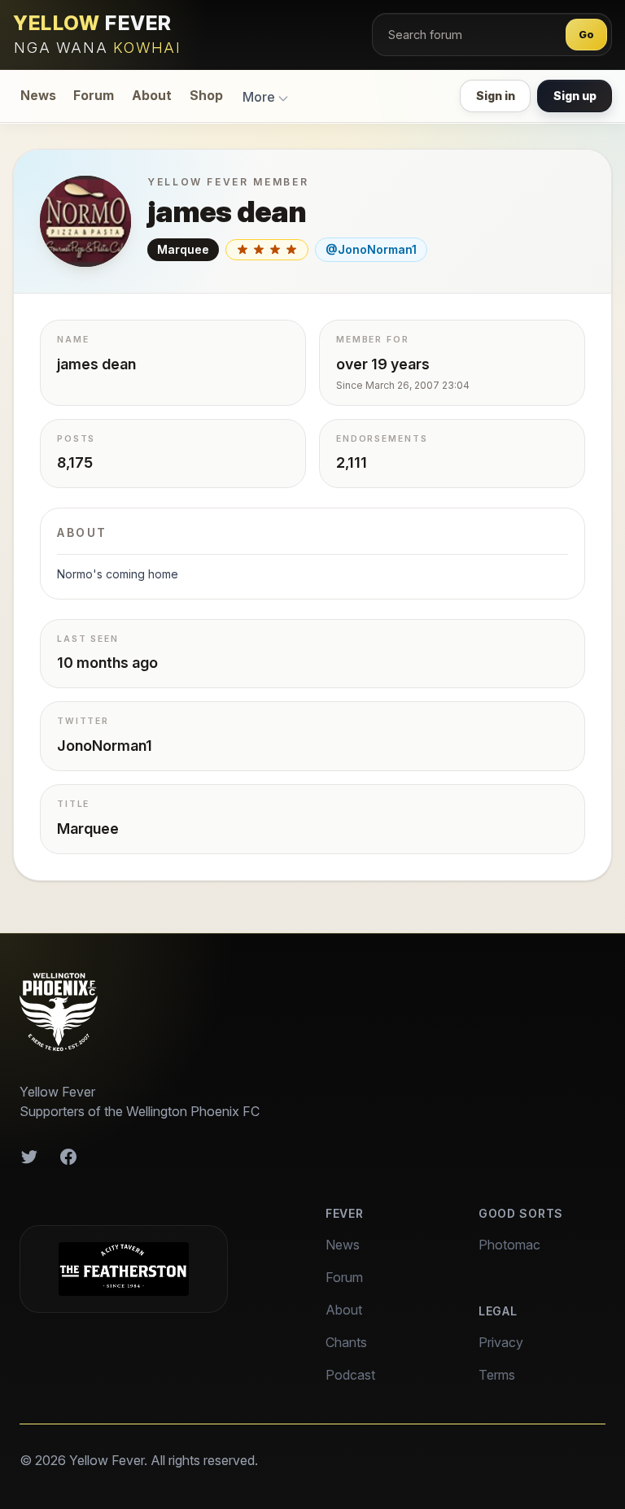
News (38, 95)
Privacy (501, 1342)
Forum (93, 95)
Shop (206, 95)
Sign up (575, 95)
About (152, 95)
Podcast (350, 1375)
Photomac (509, 1244)
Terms (497, 1375)
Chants (346, 1342)
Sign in (495, 95)
